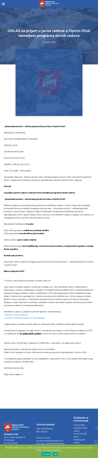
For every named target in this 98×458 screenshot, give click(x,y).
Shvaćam (46, 454)
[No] (95, 451)
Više (55, 454)
